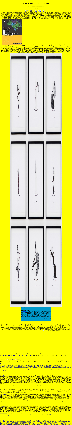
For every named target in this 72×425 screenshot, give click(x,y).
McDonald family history (4, 375)
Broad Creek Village (3, 365)
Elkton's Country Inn (3, 413)
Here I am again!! (24, 311)
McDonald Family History (4, 420)
